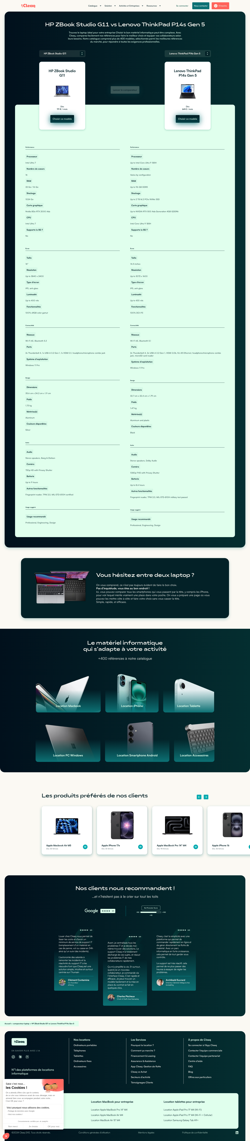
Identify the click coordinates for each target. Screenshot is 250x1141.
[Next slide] (206, 797)
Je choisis (33, 1126)
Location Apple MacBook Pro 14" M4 (109, 1109)
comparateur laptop (21, 1023)
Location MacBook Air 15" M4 (105, 1120)
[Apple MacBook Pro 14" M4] (177, 830)
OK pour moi (53, 1126)
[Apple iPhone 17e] (122, 830)
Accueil (8, 1023)
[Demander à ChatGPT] (13, 1057)
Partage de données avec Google (21, 1111)
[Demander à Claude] (20, 1057)
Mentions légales (146, 1132)
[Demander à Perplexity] (27, 1057)
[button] (6, 1136)
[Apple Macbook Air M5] (67, 830)
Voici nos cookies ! (15, 1114)
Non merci (13, 1126)
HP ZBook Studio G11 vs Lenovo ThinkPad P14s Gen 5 (53, 1023)
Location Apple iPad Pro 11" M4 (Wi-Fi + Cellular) (188, 1115)
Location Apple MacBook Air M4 (107, 1115)
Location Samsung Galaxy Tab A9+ (181, 1120)
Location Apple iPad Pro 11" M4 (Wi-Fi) (183, 1109)
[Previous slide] (199, 797)
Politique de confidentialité (195, 1132)
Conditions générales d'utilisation (94, 1132)
